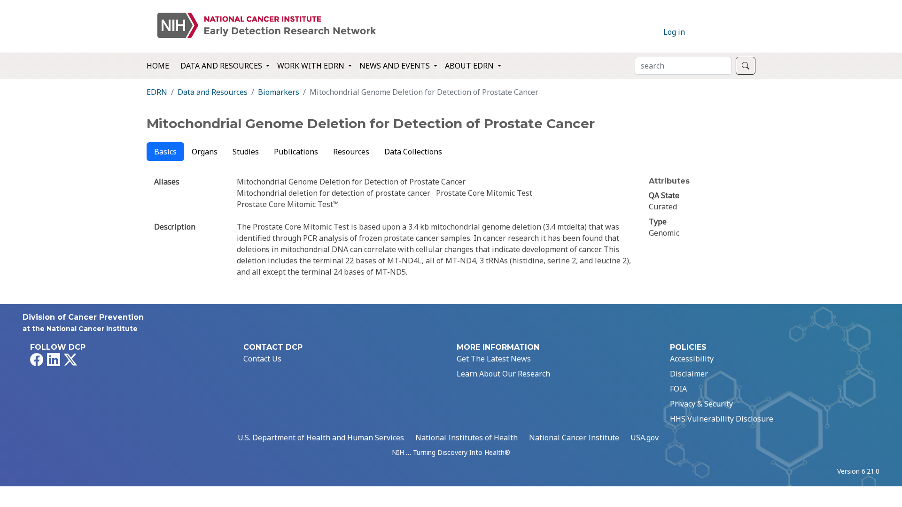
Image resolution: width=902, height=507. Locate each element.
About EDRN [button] (470, 66)
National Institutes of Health (466, 437)
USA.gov (644, 437)
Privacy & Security (701, 404)
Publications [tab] (296, 151)
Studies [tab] (246, 151)
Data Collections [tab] (413, 151)
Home (158, 66)
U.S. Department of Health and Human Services (321, 437)
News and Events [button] (395, 66)
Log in (674, 32)
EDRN (157, 92)
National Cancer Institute (574, 437)
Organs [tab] (205, 151)
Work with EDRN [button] (311, 66)
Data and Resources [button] (222, 66)
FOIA (678, 389)
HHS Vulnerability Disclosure (721, 419)
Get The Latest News (494, 358)
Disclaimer (689, 374)
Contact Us (262, 358)
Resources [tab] (351, 151)
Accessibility (692, 358)
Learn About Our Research (503, 374)
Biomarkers (278, 92)
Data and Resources (213, 92)
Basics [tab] (165, 151)
